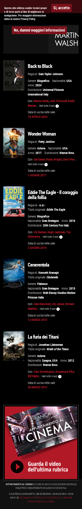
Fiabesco (42, 284)
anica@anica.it (27, 497)
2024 (38, 85)
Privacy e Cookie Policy (49, 497)
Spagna (46, 360)
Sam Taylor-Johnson (50, 74)
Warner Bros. (67, 153)
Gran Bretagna (50, 221)
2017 (38, 153)
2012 (71, 360)
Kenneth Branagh (48, 272)
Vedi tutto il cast (47, 105)
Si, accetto (61, 7)
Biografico (43, 81)
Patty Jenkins (46, 142)
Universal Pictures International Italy (46, 92)
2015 (72, 288)
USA (69, 81)
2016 (72, 221)
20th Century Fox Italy (56, 225)
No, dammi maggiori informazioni (39, 30)
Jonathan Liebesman (50, 345)
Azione (41, 148)
